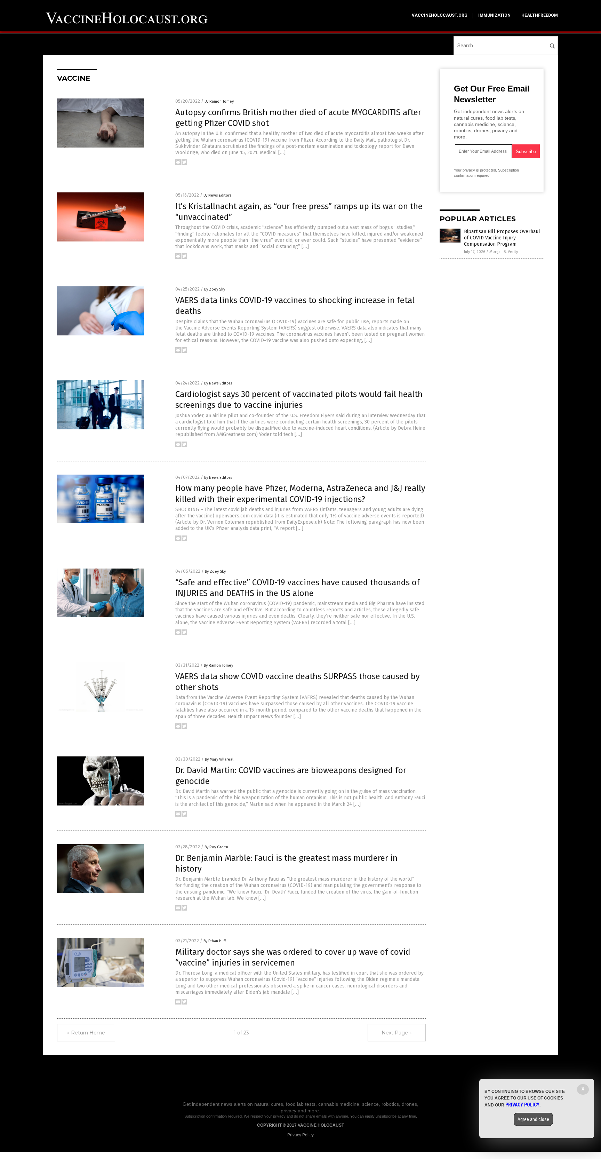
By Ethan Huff (214, 941)
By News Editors (217, 195)
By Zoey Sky (214, 289)
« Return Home (86, 1033)
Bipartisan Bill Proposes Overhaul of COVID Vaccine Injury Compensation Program (502, 238)
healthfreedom (539, 15)
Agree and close (533, 1119)
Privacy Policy (300, 1135)
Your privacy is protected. (475, 170)
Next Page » (397, 1033)
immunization (494, 15)
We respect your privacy (265, 1116)
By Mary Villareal (219, 759)
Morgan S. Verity (503, 251)
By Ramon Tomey (219, 101)
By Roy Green (216, 847)
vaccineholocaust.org (439, 15)
